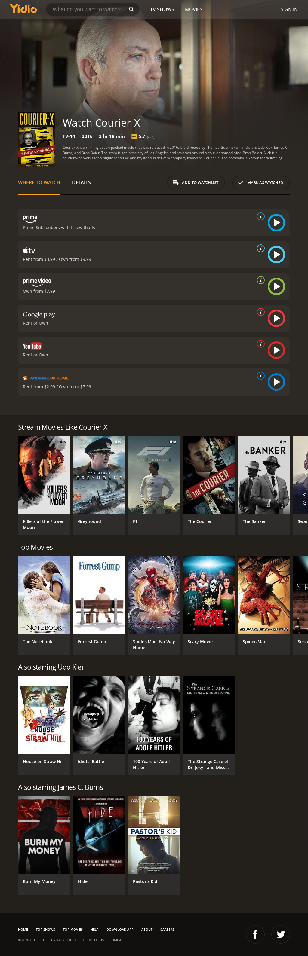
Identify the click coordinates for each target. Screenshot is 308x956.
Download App (120, 929)
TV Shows (162, 9)
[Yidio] (23, 9)
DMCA (116, 940)
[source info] (259, 216)
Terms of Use (94, 940)
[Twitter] (280, 934)
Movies (193, 9)
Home (23, 929)
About (146, 929)
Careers (167, 929)
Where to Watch (39, 182)
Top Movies (73, 929)
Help (95, 929)
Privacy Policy (64, 940)
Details (81, 182)
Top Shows (45, 929)
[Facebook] (255, 934)
